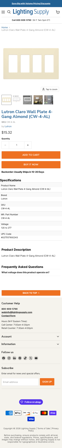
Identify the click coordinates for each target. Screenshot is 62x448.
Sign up (47, 381)
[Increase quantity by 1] (28, 145)
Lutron (8, 126)
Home (5, 27)
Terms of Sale (43, 428)
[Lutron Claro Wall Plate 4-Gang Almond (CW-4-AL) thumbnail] (6, 100)
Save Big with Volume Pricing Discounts (31, 3)
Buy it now (31, 164)
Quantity (6, 139)
